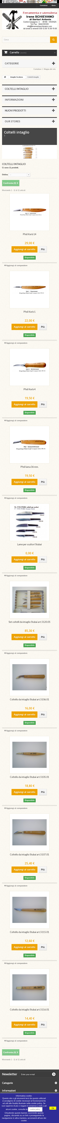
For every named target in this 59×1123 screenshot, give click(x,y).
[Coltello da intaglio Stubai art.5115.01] (29, 909)
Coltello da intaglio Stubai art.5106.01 (29, 699)
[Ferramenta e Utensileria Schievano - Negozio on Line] (29, 20)
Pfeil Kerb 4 (29, 389)
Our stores (12, 121)
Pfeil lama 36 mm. (29, 466)
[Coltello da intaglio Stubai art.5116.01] (29, 987)
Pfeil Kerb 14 (29, 234)
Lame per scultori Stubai (29, 544)
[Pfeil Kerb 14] (29, 212)
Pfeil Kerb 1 (29, 311)
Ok (53, 1108)
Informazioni (14, 99)
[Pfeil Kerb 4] (29, 367)
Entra (54, 5)
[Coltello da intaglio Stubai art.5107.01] (29, 832)
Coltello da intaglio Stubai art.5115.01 (29, 932)
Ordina (5, 175)
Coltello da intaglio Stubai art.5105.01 (29, 776)
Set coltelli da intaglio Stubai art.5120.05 (29, 621)
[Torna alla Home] (5, 77)
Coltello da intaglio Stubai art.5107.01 (29, 854)
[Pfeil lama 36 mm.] (29, 444)
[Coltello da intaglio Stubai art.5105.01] (29, 754)
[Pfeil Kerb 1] (29, 289)
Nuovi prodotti (15, 110)
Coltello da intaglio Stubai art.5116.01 (29, 1009)
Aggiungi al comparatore (16, 265)
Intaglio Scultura (16, 77)
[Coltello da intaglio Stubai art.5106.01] (29, 677)
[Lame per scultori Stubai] (29, 522)
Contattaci (43, 5)
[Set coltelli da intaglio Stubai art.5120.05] (29, 599)
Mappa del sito (50, 69)
